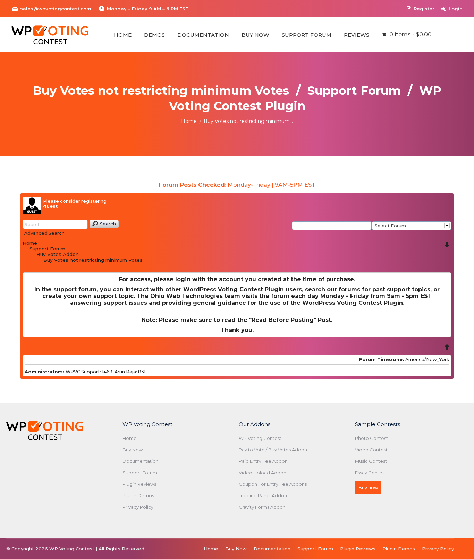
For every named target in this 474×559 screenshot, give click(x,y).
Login (456, 8)
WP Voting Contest (260, 438)
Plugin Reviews (139, 484)
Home (30, 243)
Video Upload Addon (262, 472)
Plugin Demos (138, 495)
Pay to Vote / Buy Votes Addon (273, 449)
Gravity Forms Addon (262, 507)
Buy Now (132, 449)
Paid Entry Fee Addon (263, 461)
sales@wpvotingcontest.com (55, 8)
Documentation (140, 461)
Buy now (368, 487)
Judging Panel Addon (263, 495)
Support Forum (47, 248)
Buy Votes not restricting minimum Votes (93, 260)
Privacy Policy (137, 507)
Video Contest (371, 449)
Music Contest (371, 461)
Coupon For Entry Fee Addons (273, 484)
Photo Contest (371, 438)
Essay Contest (370, 472)
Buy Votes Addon (57, 254)
